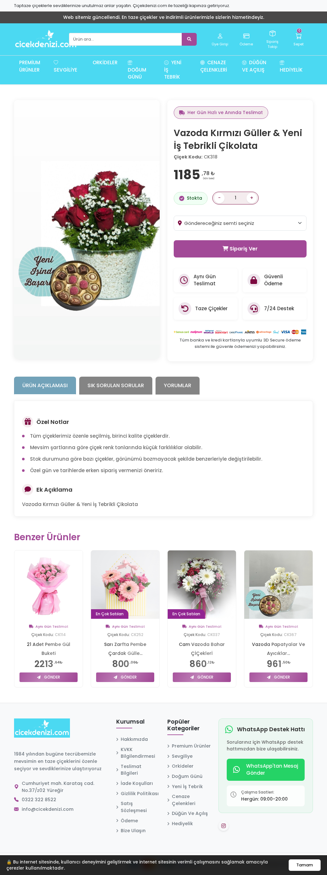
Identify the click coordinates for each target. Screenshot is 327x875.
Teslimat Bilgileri (131, 770)
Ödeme (129, 820)
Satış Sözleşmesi (134, 807)
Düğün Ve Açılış (254, 66)
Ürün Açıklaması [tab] (45, 385)
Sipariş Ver (243, 248)
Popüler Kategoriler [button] (183, 725)
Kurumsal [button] (130, 721)
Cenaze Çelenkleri (213, 66)
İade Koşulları (137, 783)
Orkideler (105, 62)
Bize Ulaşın (133, 830)
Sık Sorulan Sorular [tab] (115, 385)
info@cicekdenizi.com (47, 809)
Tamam (304, 865)
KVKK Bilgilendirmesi (138, 753)
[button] (84, 66)
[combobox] (245, 223)
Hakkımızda (134, 739)
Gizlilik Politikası (140, 793)
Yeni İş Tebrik (172, 70)
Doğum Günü (137, 73)
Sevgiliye (65, 69)
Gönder (51, 677)
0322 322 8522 (39, 799)
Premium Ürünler (29, 66)
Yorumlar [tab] (177, 385)
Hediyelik (291, 69)
